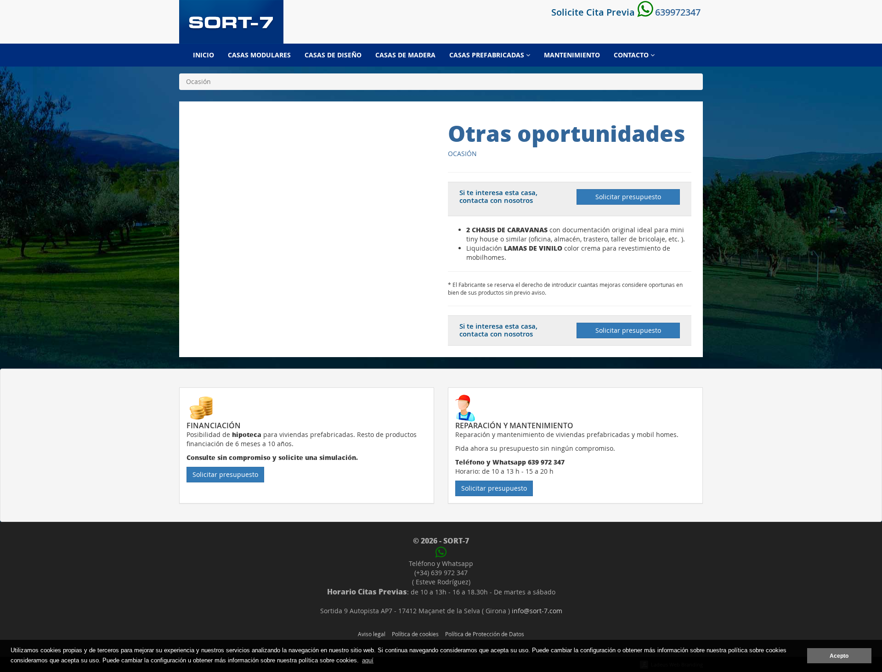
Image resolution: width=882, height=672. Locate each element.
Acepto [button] (839, 656)
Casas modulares (259, 54)
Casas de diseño (333, 54)
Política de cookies (415, 634)
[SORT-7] (231, 22)
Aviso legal (371, 634)
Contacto (632, 54)
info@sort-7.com (537, 610)
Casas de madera (405, 54)
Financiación (214, 425)
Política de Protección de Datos (484, 634)
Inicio (203, 54)
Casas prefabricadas (487, 54)
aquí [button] (367, 660)
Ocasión (462, 153)
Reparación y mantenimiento (514, 425)
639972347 (677, 12)
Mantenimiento (572, 54)
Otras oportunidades (566, 133)
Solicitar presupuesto (628, 196)
